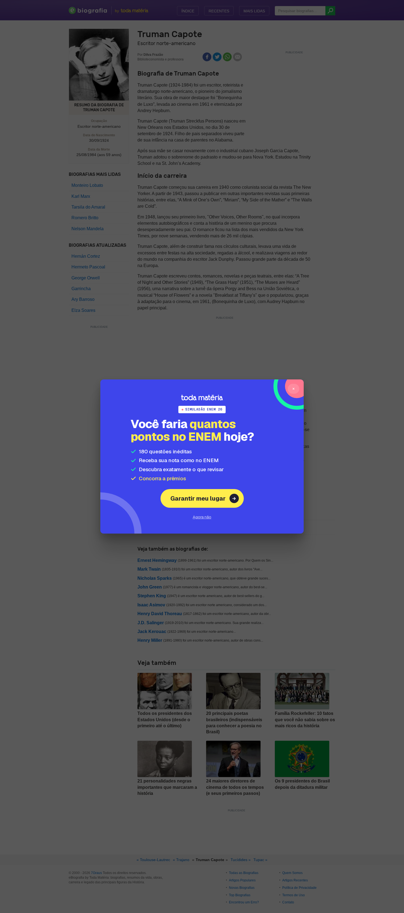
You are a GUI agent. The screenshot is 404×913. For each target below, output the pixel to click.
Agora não (202, 517)
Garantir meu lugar (198, 498)
